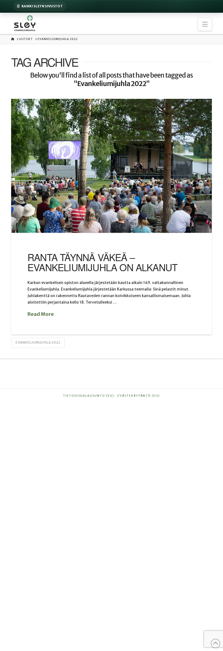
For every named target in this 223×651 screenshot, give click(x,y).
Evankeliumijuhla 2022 (38, 342)
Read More (40, 314)
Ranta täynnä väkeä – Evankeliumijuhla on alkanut (102, 262)
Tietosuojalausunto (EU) (88, 396)
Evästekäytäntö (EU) (138, 396)
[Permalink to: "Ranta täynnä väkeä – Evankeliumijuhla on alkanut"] (111, 166)
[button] (205, 24)
